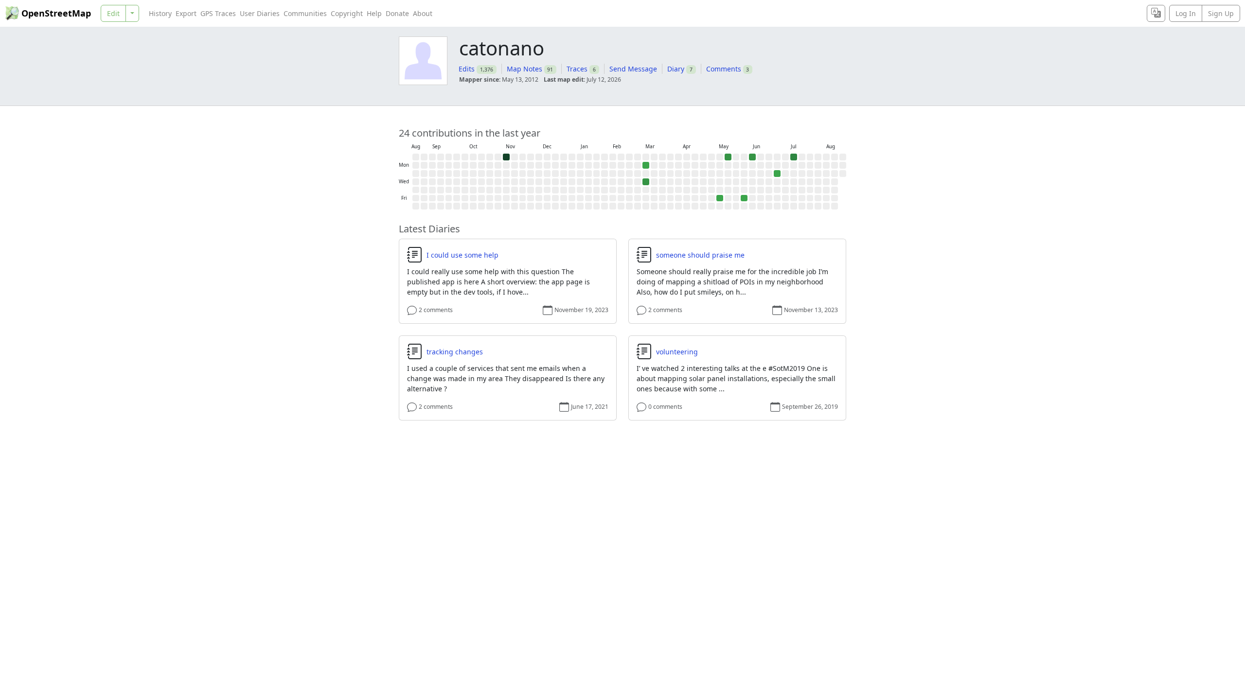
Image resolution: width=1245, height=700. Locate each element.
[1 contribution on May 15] (719, 198)
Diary (675, 68)
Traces (577, 68)
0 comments (665, 406)
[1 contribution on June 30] (777, 173)
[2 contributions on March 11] (645, 181)
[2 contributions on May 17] (728, 157)
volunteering (677, 352)
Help (374, 13)
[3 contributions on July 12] (793, 157)
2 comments (436, 310)
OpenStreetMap (56, 13)
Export (186, 13)
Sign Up (1221, 13)
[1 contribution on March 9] (645, 165)
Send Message (633, 68)
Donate (397, 13)
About (422, 13)
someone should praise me (700, 255)
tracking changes (455, 352)
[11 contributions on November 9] (506, 157)
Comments (723, 68)
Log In (1185, 13)
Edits (467, 68)
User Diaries (260, 13)
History (160, 13)
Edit (113, 13)
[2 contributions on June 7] (752, 157)
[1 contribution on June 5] (744, 198)
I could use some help (462, 255)
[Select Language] (1156, 13)
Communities (305, 13)
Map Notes (524, 68)
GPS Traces (218, 13)
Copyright (347, 13)
